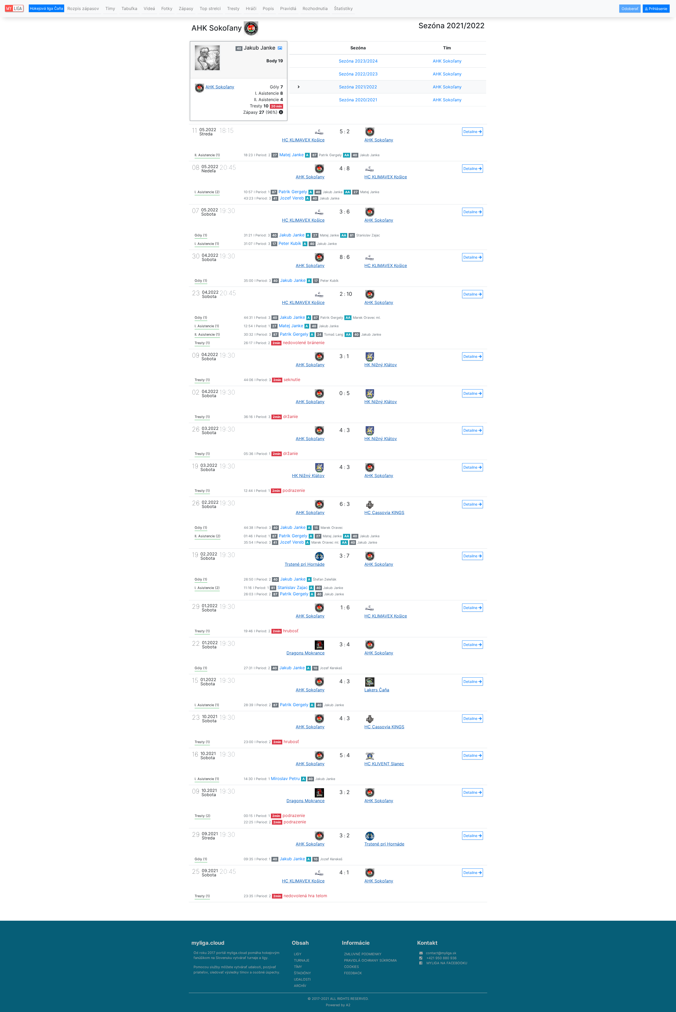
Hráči (251, 8)
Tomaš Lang (333, 334)
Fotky (166, 8)
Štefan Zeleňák (324, 579)
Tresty (233, 8)
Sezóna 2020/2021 (358, 99)
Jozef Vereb (292, 198)
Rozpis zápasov (83, 8)
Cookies (351, 967)
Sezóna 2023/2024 (358, 61)
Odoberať (630, 8)
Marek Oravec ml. (367, 318)
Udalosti (302, 979)
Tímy (110, 8)
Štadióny (302, 973)
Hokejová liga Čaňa (46, 8)
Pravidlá (288, 8)
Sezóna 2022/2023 (358, 74)
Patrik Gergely (330, 155)
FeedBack (353, 973)
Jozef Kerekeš (331, 668)
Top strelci (210, 8)
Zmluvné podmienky (363, 954)
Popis (268, 8)
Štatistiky (343, 8)
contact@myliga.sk (441, 953)
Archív (300, 986)
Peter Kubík (290, 243)
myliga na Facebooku (446, 963)
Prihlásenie (657, 8)
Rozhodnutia (315, 8)
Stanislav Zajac (368, 235)
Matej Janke (291, 154)
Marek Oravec (332, 528)
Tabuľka (129, 8)
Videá (149, 8)
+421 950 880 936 (441, 958)
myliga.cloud (207, 943)
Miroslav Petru (285, 778)
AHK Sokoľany (447, 61)
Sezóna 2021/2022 (358, 86)
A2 (348, 1005)
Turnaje (301, 960)
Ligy (298, 954)
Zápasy (186, 8)
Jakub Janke (369, 155)
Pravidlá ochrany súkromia (370, 960)
